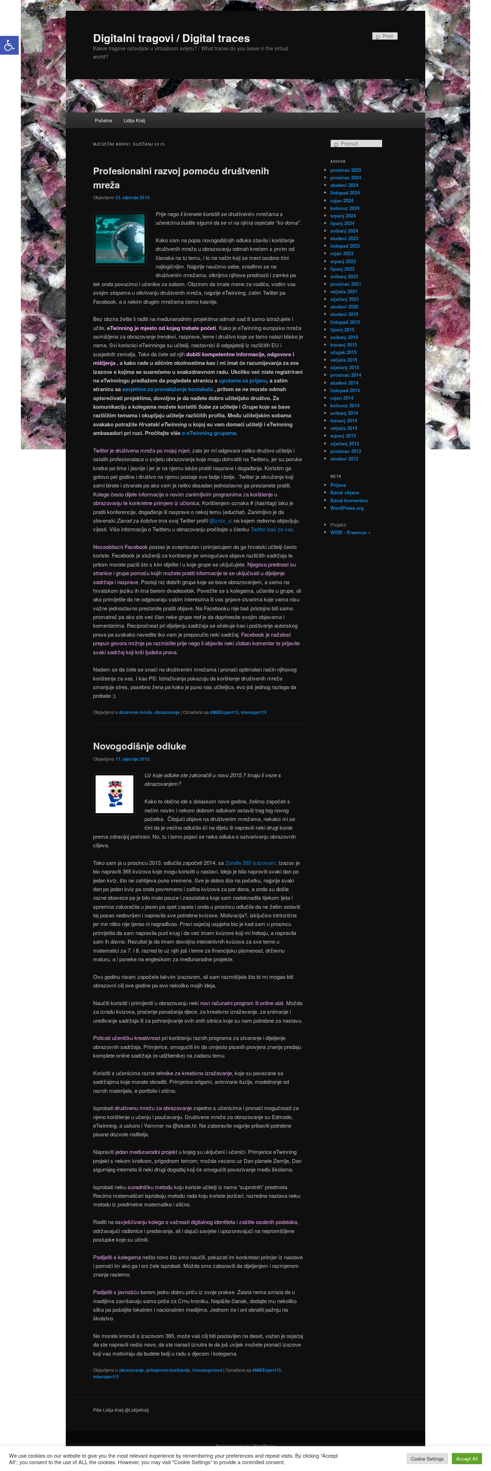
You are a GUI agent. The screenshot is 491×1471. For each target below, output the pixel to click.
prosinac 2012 (345, 451)
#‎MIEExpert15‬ (224, 712)
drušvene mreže (135, 712)
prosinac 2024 (345, 177)
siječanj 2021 (344, 298)
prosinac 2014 (345, 374)
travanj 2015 (343, 344)
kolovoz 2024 (344, 208)
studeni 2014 (344, 382)
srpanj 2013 (343, 435)
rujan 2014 (341, 397)
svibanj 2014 (344, 412)
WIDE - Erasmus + (350, 532)
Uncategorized (207, 1370)
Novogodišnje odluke (139, 745)
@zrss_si (221, 520)
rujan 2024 (341, 200)
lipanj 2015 (342, 329)
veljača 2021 (343, 291)
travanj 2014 (343, 420)
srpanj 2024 (343, 215)
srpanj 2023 (343, 261)
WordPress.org (347, 507)
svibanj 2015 (344, 337)
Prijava (338, 484)
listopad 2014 (345, 390)
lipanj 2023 (342, 268)
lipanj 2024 (342, 223)
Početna (103, 120)
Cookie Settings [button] (427, 1458)
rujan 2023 (341, 253)
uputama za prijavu (243, 380)
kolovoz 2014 (344, 405)
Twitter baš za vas (272, 529)
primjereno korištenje (168, 1370)
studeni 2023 (344, 238)
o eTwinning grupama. (210, 433)
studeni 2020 (344, 306)
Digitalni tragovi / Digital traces (171, 37)
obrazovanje (167, 712)
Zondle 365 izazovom (250, 862)
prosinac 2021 (345, 283)
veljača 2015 (343, 359)
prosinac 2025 (345, 169)
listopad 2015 (345, 322)
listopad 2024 (345, 192)
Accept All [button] (467, 1458)
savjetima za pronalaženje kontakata (167, 389)
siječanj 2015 (344, 367)
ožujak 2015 (343, 352)
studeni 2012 (344, 458)
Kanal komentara (349, 500)
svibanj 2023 (344, 276)
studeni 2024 (344, 185)
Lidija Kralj (134, 120)
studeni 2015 (344, 314)
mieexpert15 (254, 712)
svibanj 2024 (344, 230)
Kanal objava (344, 492)
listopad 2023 (345, 245)
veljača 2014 (343, 428)
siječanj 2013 (344, 443)
